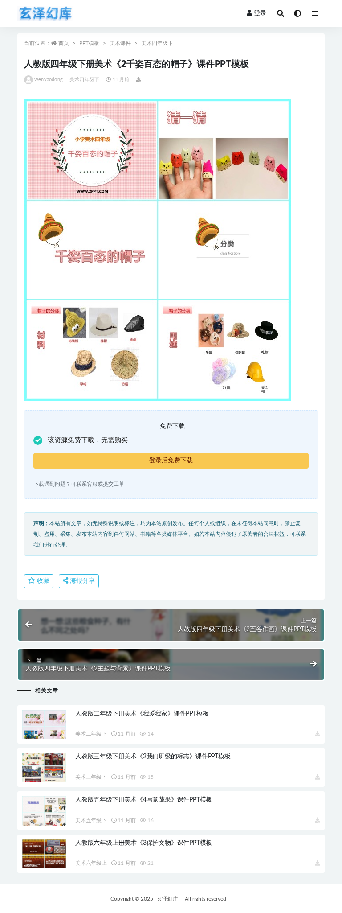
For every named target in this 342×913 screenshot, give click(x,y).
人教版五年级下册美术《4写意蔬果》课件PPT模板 (143, 800)
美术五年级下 (91, 820)
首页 (63, 43)
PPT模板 (89, 43)
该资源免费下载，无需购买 (88, 440)
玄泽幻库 (167, 898)
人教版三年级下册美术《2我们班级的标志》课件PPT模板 (153, 756)
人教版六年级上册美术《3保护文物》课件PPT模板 (143, 843)
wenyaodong (48, 79)
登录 (260, 13)
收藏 (42, 581)
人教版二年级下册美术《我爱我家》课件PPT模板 (141, 714)
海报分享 (81, 581)
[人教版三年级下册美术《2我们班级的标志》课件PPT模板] (44, 778)
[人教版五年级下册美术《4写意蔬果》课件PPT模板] (44, 821)
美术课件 (120, 43)
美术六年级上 (91, 863)
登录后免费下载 (171, 460)
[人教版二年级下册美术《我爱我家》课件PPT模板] (44, 735)
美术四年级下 (157, 43)
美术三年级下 (91, 777)
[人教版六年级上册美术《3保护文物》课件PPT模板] (44, 864)
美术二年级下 (91, 733)
